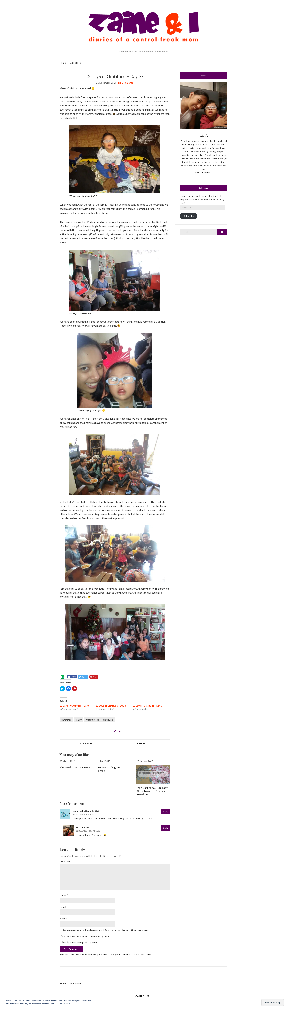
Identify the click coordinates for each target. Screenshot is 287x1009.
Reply (165, 811)
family (79, 719)
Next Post (142, 743)
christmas (66, 719)
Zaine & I (143, 995)
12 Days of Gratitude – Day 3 (111, 705)
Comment (66, 861)
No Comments (125, 82)
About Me (75, 62)
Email (64, 906)
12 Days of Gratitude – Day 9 (147, 705)
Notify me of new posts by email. (80, 942)
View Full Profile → (204, 172)
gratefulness (92, 719)
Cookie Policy (64, 1003)
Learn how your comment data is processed (127, 954)
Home (63, 62)
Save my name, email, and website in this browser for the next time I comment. (106, 930)
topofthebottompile (83, 811)
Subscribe (189, 216)
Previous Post (87, 743)
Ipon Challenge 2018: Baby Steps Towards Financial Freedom (152, 791)
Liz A (81, 827)
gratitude (108, 719)
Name (64, 895)
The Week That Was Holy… (75, 767)
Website (64, 918)
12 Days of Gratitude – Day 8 (75, 705)
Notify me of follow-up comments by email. (86, 936)
